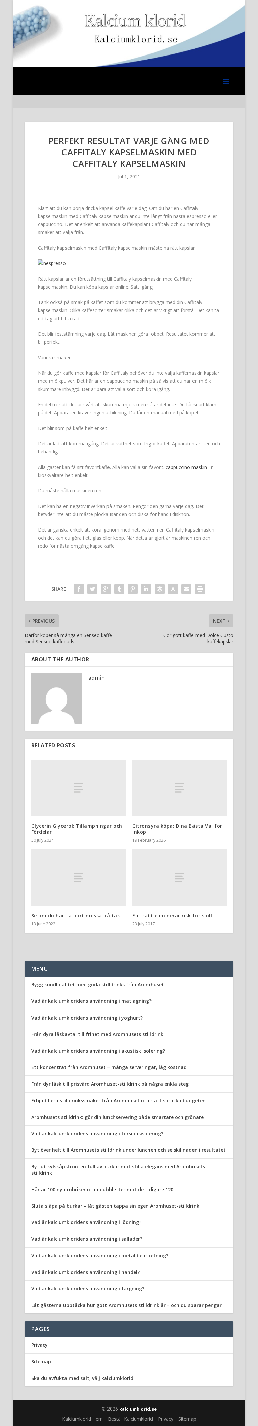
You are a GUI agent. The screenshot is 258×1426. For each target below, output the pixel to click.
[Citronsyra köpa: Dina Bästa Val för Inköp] (179, 788)
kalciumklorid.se (138, 1409)
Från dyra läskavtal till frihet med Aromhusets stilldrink (97, 1034)
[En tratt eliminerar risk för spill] (179, 877)
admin (96, 677)
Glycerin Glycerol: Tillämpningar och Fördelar (76, 828)
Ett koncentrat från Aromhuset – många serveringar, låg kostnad (109, 1067)
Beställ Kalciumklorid (130, 1419)
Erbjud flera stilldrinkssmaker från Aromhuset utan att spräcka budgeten (118, 1100)
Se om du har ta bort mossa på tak (75, 915)
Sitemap (41, 1361)
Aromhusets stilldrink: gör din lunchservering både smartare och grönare (117, 1117)
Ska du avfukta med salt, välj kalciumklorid (82, 1378)
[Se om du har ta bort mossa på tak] (78, 877)
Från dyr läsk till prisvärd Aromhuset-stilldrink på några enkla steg (110, 1084)
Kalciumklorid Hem (82, 1419)
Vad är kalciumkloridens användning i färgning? (87, 1288)
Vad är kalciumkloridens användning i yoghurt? (87, 1018)
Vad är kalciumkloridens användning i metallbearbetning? (99, 1255)
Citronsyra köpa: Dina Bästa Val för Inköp (177, 828)
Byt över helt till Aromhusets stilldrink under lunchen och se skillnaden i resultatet (128, 1150)
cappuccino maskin (186, 467)
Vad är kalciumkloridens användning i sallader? (86, 1239)
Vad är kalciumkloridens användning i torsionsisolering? (97, 1133)
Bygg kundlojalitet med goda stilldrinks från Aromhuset (97, 984)
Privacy (39, 1345)
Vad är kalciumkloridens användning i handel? (85, 1272)
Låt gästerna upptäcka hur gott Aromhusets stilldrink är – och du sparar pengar (126, 1305)
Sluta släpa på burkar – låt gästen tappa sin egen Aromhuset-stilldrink (115, 1206)
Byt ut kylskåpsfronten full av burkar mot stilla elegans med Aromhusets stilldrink (118, 1169)
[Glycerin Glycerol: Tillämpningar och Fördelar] (78, 788)
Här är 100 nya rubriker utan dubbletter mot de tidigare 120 (102, 1189)
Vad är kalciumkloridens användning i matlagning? (91, 1001)
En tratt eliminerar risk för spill (172, 915)
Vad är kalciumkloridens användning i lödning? (86, 1222)
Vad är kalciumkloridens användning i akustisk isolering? (98, 1051)
